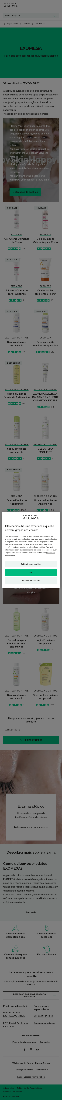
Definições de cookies (31, 564)
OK (31, 573)
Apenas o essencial (31, 580)
